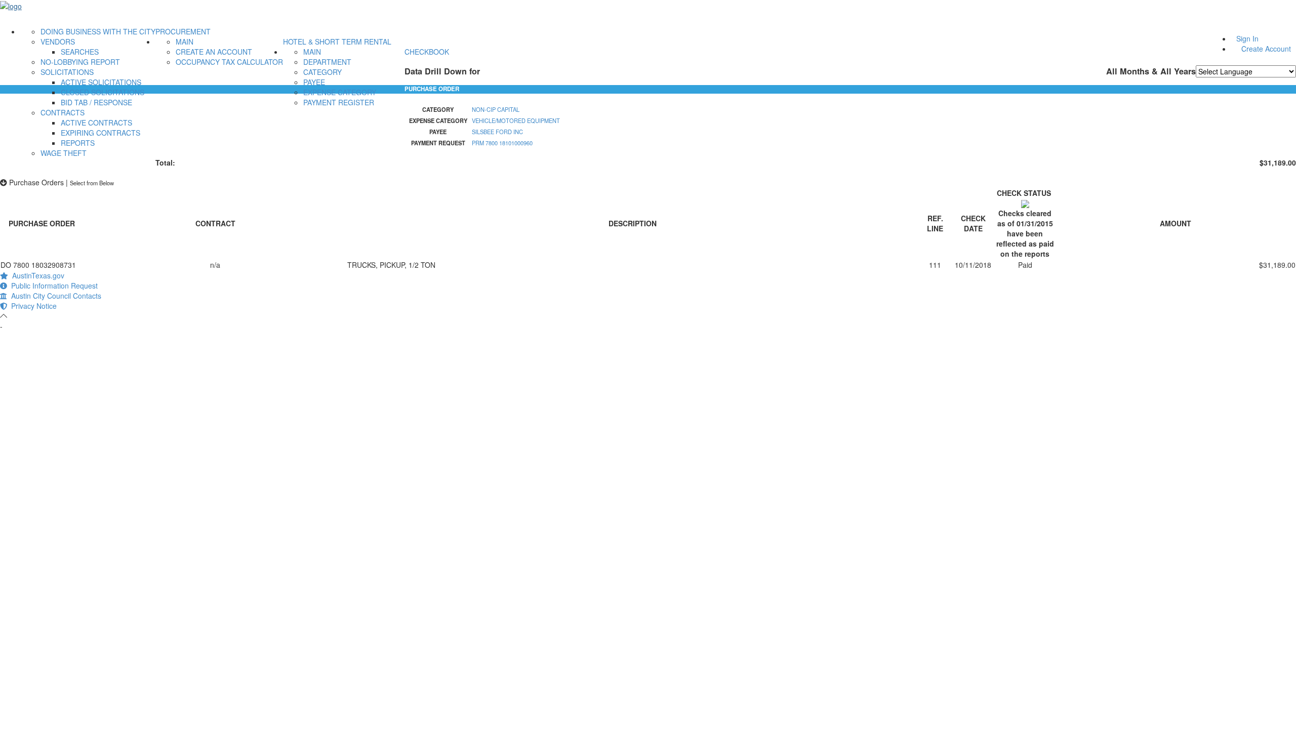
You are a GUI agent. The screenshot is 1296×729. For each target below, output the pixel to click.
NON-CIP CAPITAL (495, 109)
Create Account (1266, 49)
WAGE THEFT (63, 153)
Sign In (1247, 38)
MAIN (184, 41)
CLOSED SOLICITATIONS (102, 92)
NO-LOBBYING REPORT (80, 62)
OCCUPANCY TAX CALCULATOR (229, 62)
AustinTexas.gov (36, 275)
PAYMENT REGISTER (338, 102)
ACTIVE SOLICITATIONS (101, 82)
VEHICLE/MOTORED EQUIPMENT (516, 120)
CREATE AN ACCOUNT (214, 52)
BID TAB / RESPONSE (96, 102)
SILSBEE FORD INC (497, 132)
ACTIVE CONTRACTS (96, 122)
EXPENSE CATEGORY (339, 92)
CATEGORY (322, 72)
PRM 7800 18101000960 (502, 143)
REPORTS (78, 143)
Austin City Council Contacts (54, 296)
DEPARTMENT (327, 62)
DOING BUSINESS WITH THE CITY (97, 31)
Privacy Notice (32, 306)
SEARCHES (80, 52)
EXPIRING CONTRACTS (100, 133)
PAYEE (314, 82)
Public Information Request (52, 285)
